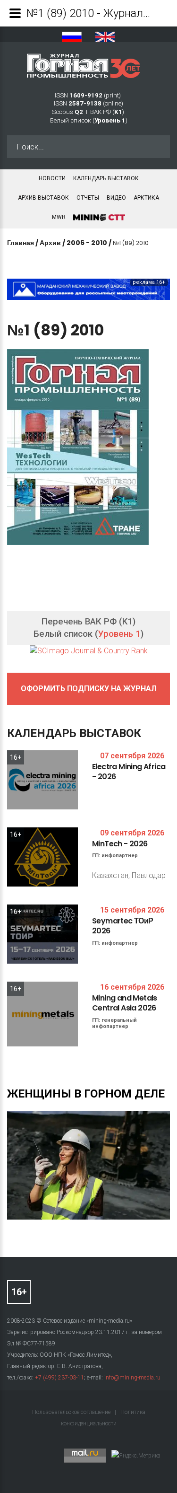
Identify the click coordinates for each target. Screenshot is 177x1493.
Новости (52, 178)
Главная (20, 242)
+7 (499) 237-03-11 (59, 1377)
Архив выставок (43, 197)
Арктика (146, 197)
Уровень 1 (119, 634)
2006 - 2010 (87, 242)
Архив (50, 242)
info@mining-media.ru (132, 1377)
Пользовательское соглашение (72, 1412)
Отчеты (87, 197)
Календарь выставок (106, 178)
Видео (116, 197)
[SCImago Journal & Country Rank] (89, 650)
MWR (59, 217)
